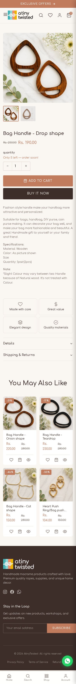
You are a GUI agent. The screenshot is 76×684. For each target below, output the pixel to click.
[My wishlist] (50, 15)
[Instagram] (5, 593)
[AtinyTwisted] (22, 15)
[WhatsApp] (19, 593)
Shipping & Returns (19, 355)
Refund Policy (61, 662)
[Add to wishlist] (11, 459)
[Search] (41, 15)
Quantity (9, 152)
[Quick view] (28, 459)
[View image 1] (11, 113)
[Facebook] (12, 593)
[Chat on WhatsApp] (67, 660)
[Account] (60, 15)
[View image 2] (28, 113)
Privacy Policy (15, 662)
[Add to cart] (19, 459)
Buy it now (38, 193)
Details (8, 343)
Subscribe (61, 628)
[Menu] (5, 15)
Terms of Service (38, 662)
